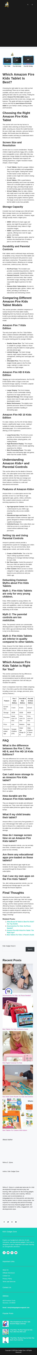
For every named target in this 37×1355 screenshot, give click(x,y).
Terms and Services (9, 1281)
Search (30, 949)
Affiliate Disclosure (9, 1273)
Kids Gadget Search (9, 946)
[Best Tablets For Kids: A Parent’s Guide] (18, 1012)
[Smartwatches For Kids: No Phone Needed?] (18, 979)
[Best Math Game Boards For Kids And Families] (18, 1080)
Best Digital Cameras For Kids (12, 1063)
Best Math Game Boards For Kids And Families (18, 1096)
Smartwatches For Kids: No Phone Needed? (17, 995)
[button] (28, 4)
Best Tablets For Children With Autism (15, 1130)
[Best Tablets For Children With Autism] (18, 1114)
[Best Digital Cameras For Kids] (18, 1046)
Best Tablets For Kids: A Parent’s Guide (20, 935)
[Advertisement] (18, 28)
